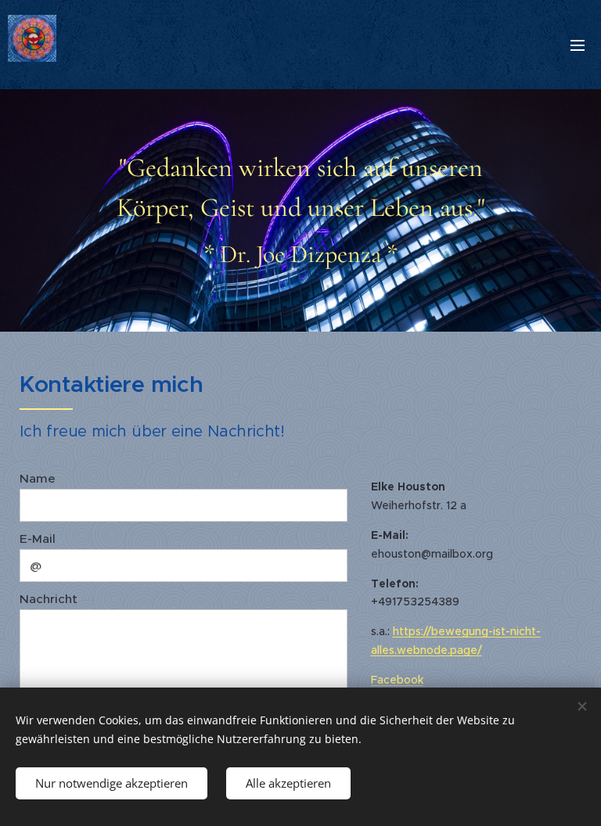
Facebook (397, 680)
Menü (577, 44)
